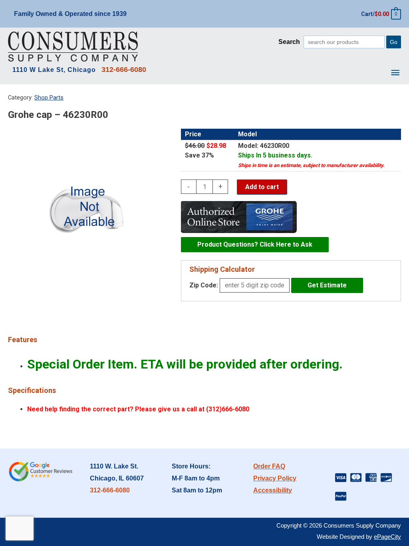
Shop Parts (49, 97)
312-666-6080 (110, 490)
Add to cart (262, 187)
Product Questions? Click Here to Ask (254, 244)
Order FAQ (269, 466)
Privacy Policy (274, 478)
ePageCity (387, 536)
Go (393, 42)
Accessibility (272, 490)
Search (289, 41)
